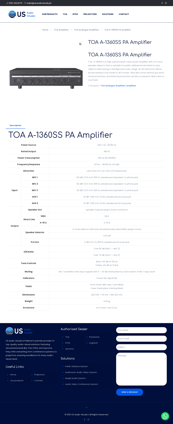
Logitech (93, 342)
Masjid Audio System (75, 378)
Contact (38, 380)
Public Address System (76, 366)
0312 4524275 (15, 3)
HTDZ (67, 342)
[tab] (15, 125)
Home (45, 29)
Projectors (39, 374)
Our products (16, 380)
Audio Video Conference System (81, 384)
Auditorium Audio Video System (81, 372)
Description (15, 125)
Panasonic (94, 337)
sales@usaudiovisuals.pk (39, 3)
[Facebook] (162, 3)
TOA (67, 337)
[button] (80, 44)
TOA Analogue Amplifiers (86, 29)
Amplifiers (131, 85)
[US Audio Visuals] (21, 14)
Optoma (69, 348)
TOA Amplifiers (61, 29)
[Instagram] (165, 3)
